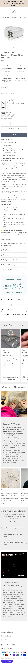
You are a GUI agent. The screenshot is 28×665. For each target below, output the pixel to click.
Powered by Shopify (21, 658)
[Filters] (2, 310)
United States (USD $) (9, 645)
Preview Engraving (14, 128)
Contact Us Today (6, 245)
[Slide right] (16, 47)
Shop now (4, 503)
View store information (9, 155)
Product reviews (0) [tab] (7, 305)
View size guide (5, 239)
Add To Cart (14, 135)
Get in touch (14, 522)
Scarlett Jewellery (10, 658)
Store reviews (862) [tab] (20, 305)
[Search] (23, 11)
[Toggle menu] (1, 11)
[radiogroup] (14, 105)
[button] (14, 87)
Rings (8, 17)
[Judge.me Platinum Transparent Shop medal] (14, 286)
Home (2, 17)
